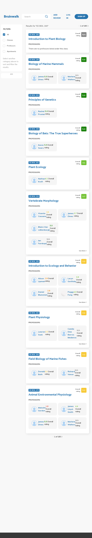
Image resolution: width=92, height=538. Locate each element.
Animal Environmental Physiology (50, 395)
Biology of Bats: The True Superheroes (53, 133)
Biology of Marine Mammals (46, 64)
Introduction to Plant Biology (47, 39)
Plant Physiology (39, 317)
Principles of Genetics (42, 100)
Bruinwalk (11, 16)
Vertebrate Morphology (44, 201)
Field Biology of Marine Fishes (47, 359)
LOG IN (68, 16)
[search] (33, 16)
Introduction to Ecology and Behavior (52, 266)
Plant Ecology (37, 167)
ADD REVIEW (57, 16)
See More (82, 251)
